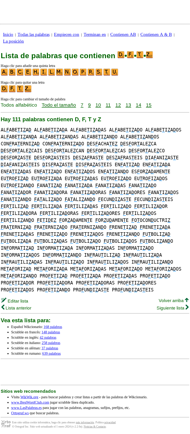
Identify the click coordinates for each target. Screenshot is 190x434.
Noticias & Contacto (95, 426)
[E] (28, 75)
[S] (99, 75)
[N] (68, 75)
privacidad (110, 422)
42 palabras (48, 337)
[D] (5, 91)
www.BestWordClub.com (30, 402)
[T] (107, 75)
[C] (20, 75)
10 (98, 105)
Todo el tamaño (59, 105)
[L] (52, 75)
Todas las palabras (34, 34)
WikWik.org (29, 397)
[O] (75, 75)
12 (118, 105)
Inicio (8, 34)
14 (138, 105)
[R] (91, 75)
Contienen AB (123, 34)
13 (128, 105)
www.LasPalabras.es (26, 408)
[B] (12, 75)
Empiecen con (66, 34)
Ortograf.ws (20, 413)
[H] (36, 75)
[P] (83, 75)
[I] (44, 75)
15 (149, 105)
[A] (5, 75)
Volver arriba (172, 300)
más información (85, 422)
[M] (60, 75)
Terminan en (95, 34)
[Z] (28, 91)
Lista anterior (17, 308)
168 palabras (53, 327)
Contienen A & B (156, 34)
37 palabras (49, 348)
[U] (115, 75)
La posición (13, 41)
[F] (12, 91)
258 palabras (51, 343)
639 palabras (51, 353)
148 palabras (50, 332)
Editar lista (17, 301)
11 (108, 105)
